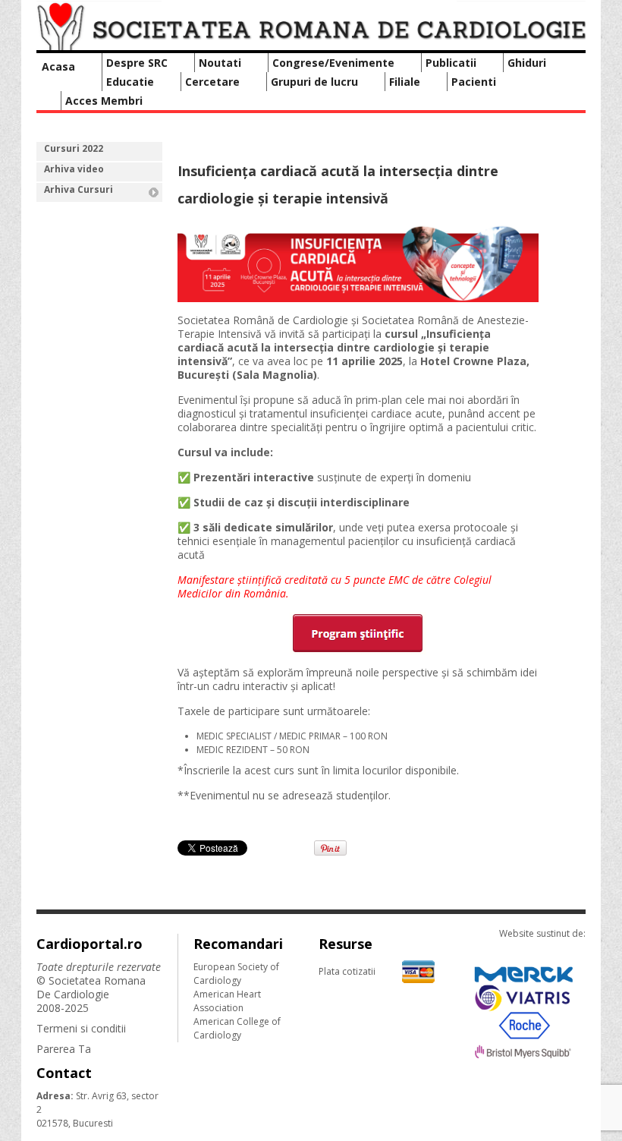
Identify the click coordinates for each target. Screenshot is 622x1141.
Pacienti (473, 81)
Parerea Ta (63, 1049)
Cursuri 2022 (73, 148)
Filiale (404, 81)
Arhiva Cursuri (78, 189)
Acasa (58, 66)
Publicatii (451, 62)
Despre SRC (137, 62)
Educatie (130, 81)
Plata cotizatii (347, 971)
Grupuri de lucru (314, 81)
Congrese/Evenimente (333, 62)
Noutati (220, 62)
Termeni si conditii (81, 1028)
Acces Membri (104, 100)
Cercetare (212, 81)
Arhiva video (74, 168)
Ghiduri (526, 62)
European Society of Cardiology (236, 973)
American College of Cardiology (237, 1028)
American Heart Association (227, 1001)
